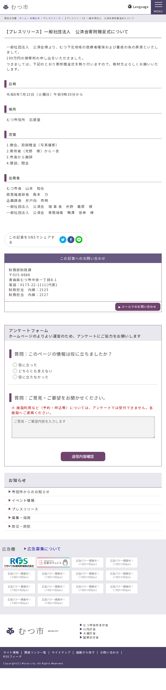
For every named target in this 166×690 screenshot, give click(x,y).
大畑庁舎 (89, 633)
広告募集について (44, 548)
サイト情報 (11, 652)
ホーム (23, 18)
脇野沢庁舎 (91, 637)
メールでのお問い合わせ (139, 306)
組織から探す (85, 652)
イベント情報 (23, 500)
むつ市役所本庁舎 (96, 625)
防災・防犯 (21, 526)
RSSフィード (12, 656)
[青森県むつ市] (15, 7)
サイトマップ (61, 652)
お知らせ (35, 18)
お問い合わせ (109, 652)
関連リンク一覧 (35, 652)
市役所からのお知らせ (31, 491)
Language (141, 6)
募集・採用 (21, 517)
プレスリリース (52, 18)
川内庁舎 (89, 629)
